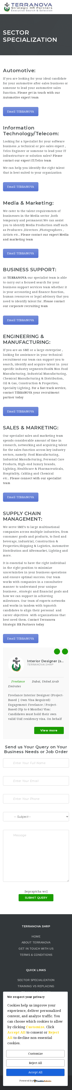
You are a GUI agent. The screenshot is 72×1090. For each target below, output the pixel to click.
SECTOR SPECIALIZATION (36, 980)
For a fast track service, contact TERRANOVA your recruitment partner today (34, 392)
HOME (36, 936)
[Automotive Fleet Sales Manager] (40, 664)
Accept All (35, 1072)
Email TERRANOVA (20, 111)
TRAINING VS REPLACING (36, 986)
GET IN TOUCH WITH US (36, 948)
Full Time (42, 681)
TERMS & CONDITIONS (36, 954)
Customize (35, 1053)
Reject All (35, 1063)
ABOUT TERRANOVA (36, 942)
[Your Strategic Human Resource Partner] (28, 7)
